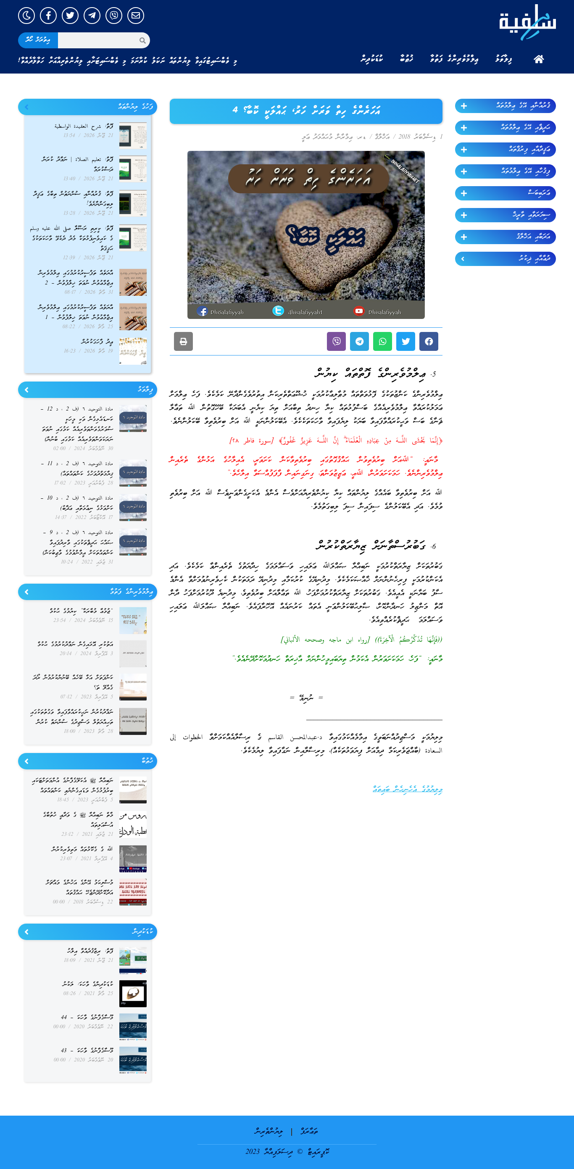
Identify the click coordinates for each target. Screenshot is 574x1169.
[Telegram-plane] (92, 15)
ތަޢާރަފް (309, 1131)
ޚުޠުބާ (406, 59)
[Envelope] (135, 15)
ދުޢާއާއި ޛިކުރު (534, 259)
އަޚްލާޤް (382, 137)
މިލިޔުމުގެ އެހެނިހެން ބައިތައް (407, 789)
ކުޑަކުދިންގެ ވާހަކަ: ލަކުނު (88, 984)
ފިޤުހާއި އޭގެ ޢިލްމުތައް (525, 171)
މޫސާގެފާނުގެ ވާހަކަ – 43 (87, 1051)
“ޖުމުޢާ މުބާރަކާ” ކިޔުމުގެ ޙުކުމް (81, 611)
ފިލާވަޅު (503, 59)
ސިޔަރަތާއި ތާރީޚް (531, 215)
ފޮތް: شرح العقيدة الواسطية (84, 126)
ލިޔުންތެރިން (269, 1131)
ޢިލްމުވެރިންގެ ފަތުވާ (454, 59)
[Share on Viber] (336, 341)
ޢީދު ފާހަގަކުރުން (97, 342)
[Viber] (113, 15)
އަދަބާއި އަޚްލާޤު (533, 237)
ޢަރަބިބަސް (539, 193)
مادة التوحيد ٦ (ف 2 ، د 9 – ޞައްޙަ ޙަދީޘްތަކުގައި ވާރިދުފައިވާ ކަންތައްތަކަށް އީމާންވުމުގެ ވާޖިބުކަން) (77, 543)
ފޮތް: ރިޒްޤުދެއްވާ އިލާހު (90, 951)
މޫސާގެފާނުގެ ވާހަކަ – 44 (87, 1018)
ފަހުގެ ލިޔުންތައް (135, 107)
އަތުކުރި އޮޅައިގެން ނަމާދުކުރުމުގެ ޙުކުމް (75, 644)
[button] (428, 341)
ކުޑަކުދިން (372, 59)
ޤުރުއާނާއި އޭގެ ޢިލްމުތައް (523, 106)
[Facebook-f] (48, 15)
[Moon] (26, 15)
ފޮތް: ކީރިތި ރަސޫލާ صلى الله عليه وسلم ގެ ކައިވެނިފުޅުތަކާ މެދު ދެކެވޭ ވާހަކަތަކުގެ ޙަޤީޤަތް (71, 238)
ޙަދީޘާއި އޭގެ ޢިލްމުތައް (525, 128)
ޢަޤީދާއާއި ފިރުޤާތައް (529, 150)
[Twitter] (70, 15)
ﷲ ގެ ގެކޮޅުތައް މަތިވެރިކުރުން (82, 849)
